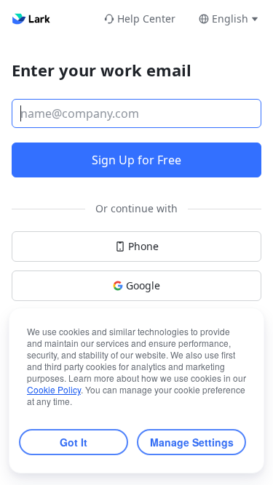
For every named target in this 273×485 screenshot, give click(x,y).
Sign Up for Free (136, 160)
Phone (143, 246)
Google (143, 285)
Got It (73, 442)
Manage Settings (192, 442)
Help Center (146, 18)
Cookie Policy (54, 389)
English (230, 18)
